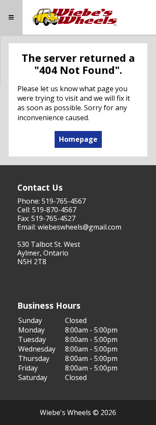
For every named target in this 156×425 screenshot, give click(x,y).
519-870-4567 (54, 209)
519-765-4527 (53, 218)
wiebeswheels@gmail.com (79, 227)
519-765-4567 (64, 201)
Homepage (78, 139)
